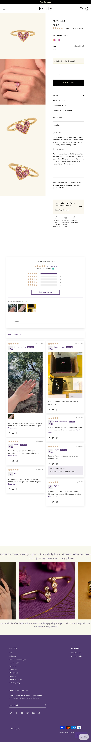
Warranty (13, 666)
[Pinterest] (33, 713)
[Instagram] (28, 713)
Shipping (12, 656)
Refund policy (14, 683)
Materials (56, 125)
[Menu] (4, 8)
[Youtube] (22, 713)
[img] (13, 344)
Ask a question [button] (45, 292)
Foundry (17, 729)
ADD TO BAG (68, 83)
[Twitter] (10, 713)
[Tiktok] (39, 713)
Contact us (13, 673)
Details (55, 95)
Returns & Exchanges (17, 659)
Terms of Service (15, 679)
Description (57, 118)
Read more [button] (12, 428)
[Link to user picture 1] (25, 382)
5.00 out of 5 (52, 266)
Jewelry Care (14, 663)
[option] (45, 2)
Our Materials (76, 656)
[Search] (81, 9)
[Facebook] (16, 713)
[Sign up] (45, 705)
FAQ (10, 653)
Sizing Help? (79, 46)
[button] (58, 28)
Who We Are (76, 653)
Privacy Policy (64, 733)
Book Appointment (62, 210)
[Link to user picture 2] (11, 416)
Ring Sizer (13, 669)
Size (68, 46)
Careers (12, 676)
